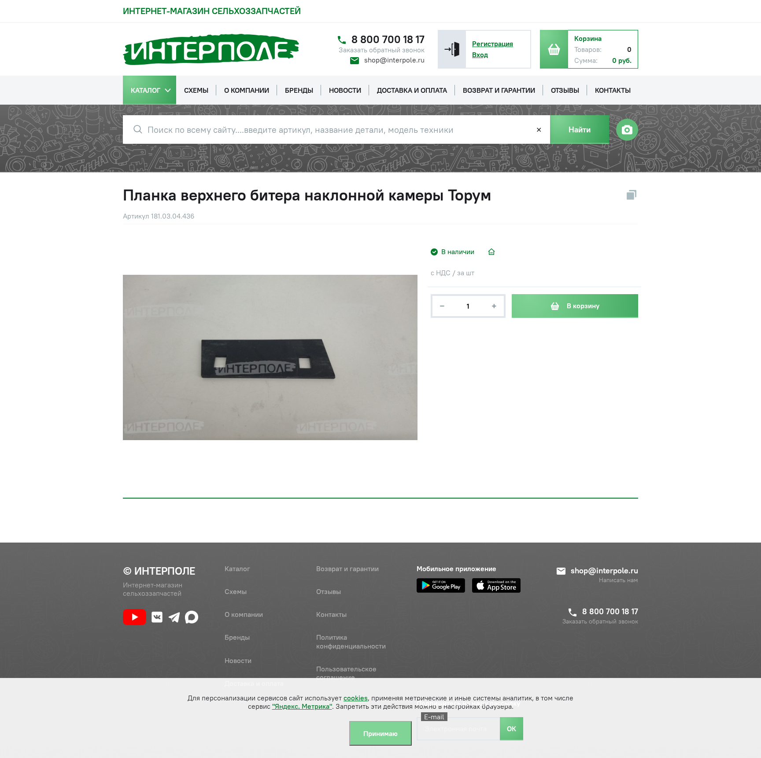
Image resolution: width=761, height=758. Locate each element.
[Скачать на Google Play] (441, 585)
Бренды (237, 637)
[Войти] (452, 49)
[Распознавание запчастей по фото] (627, 130)
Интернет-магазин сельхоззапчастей (212, 10)
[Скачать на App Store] (496, 585)
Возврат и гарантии (347, 568)
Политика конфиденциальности (351, 641)
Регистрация (492, 43)
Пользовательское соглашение (346, 672)
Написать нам (618, 580)
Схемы (236, 591)
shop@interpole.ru (394, 59)
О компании (244, 614)
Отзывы (328, 591)
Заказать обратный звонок (382, 50)
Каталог (237, 568)
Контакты (331, 614)
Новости (238, 660)
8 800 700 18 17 (388, 39)
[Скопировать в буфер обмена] (631, 194)
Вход (480, 54)
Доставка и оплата (254, 683)
